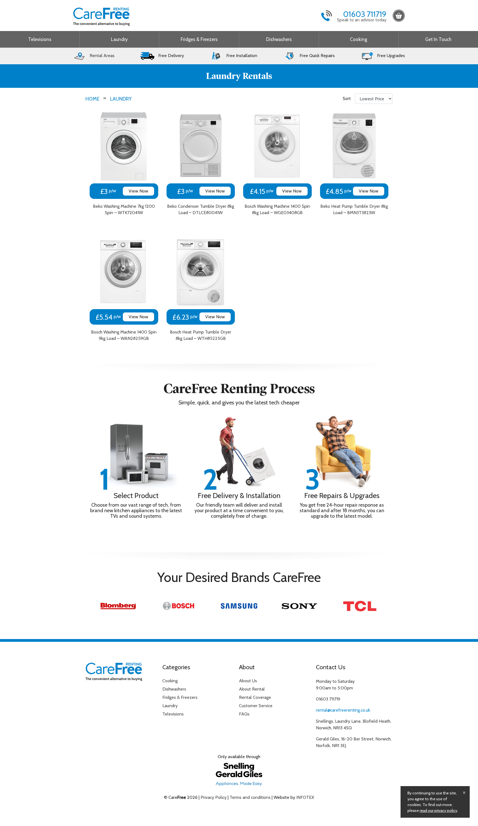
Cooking (358, 39)
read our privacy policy (438, 810)
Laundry (119, 39)
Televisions (39, 39)
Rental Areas (102, 55)
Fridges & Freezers (199, 39)
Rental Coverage (255, 697)
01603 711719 (364, 14)
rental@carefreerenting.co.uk (343, 710)
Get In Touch (438, 39)
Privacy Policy (214, 797)
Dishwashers (279, 39)
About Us (248, 680)
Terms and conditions (250, 797)
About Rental (252, 689)
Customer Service (255, 705)
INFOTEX (305, 797)
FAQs (244, 714)
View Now (138, 191)
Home (92, 99)
